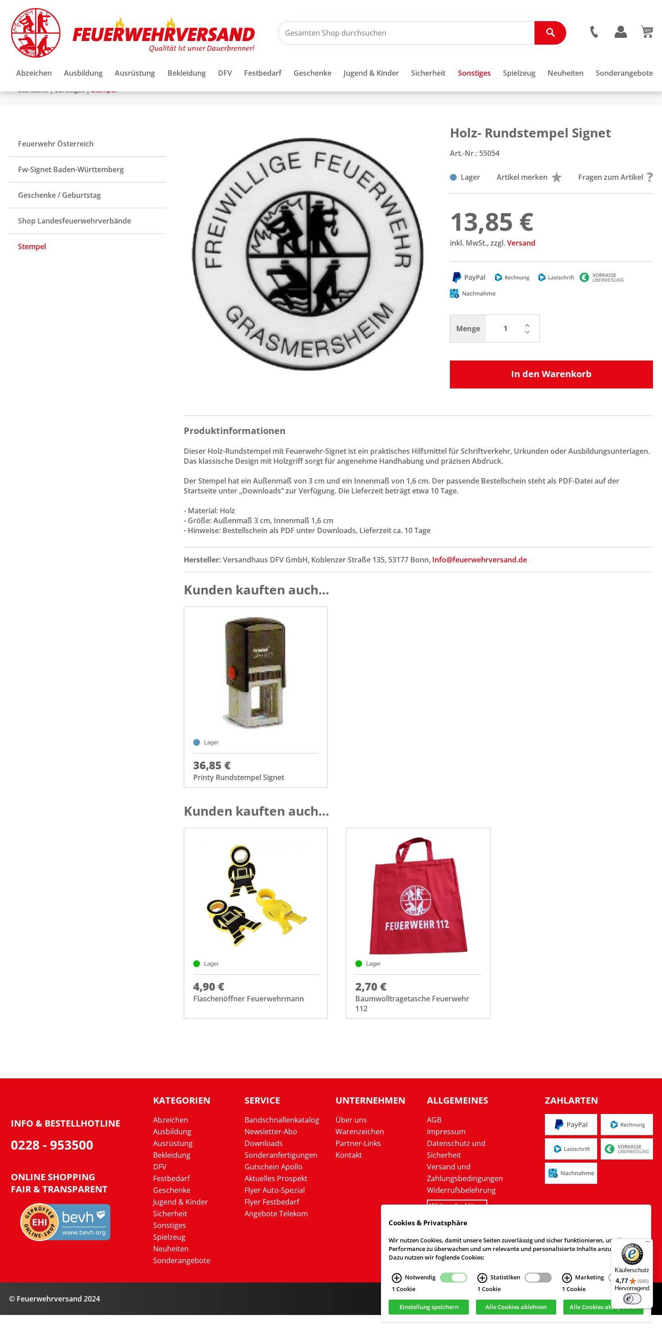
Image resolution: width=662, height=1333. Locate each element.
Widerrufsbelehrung (461, 1190)
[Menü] (647, 1243)
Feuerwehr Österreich (56, 144)
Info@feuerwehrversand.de (479, 560)
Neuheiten (171, 1249)
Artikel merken (522, 177)
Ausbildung (172, 1132)
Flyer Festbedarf (272, 1202)
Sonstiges (169, 1225)
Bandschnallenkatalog (282, 1120)
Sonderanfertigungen (281, 1155)
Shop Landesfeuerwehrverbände (74, 221)
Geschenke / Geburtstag (59, 195)
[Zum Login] (620, 32)
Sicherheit (170, 1214)
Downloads (264, 1143)
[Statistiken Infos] (482, 1278)
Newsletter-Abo (271, 1132)
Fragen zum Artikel (610, 177)
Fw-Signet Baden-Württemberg (71, 169)
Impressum (446, 1132)
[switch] (632, 1298)
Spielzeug (169, 1237)
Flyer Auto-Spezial (275, 1190)
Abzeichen (170, 1120)
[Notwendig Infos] (397, 1278)
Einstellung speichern (428, 1307)
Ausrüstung (173, 1143)
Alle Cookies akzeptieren (604, 1307)
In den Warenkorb (551, 374)
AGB (434, 1120)
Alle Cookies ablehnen (516, 1307)
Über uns (351, 1120)
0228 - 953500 (52, 1144)
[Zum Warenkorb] (647, 35)
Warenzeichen (360, 1132)
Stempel (32, 246)
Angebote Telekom (276, 1214)
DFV (160, 1167)
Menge (468, 328)
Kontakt (349, 1155)
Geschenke (171, 1190)
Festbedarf (171, 1178)
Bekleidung (171, 1155)
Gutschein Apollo (274, 1167)
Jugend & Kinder (180, 1202)
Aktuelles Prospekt (276, 1178)
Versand (521, 243)
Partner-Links (358, 1143)
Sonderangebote (181, 1260)
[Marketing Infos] (567, 1278)
